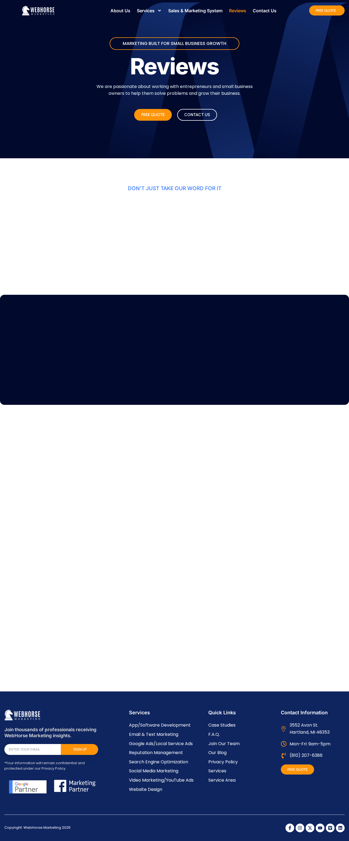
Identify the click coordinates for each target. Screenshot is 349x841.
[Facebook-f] (289, 828)
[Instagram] (300, 828)
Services (146, 10)
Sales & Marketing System (195, 10)
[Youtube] (320, 828)
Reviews (237, 10)
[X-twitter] (310, 828)
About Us (120, 10)
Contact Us (264, 10)
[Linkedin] (340, 828)
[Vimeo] (330, 828)
